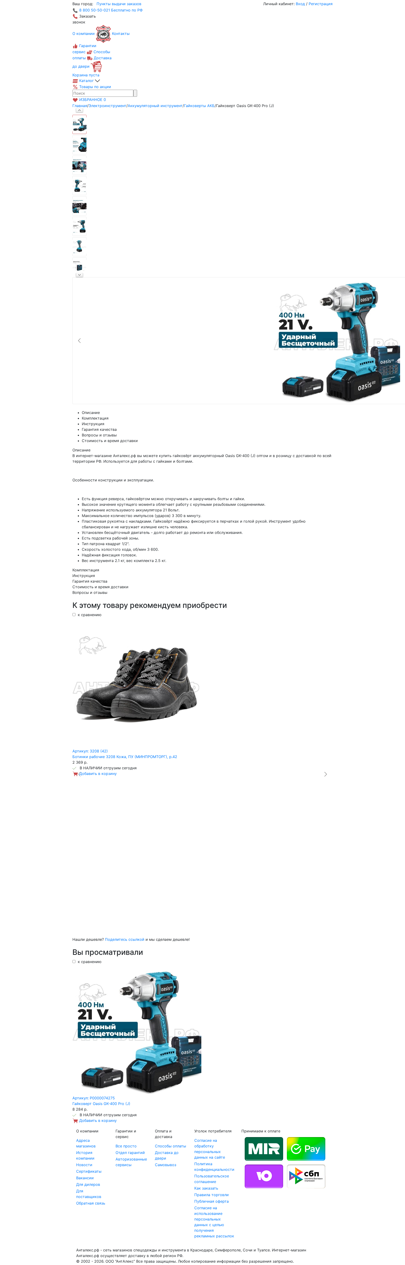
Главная (79, 105)
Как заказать (206, 1188)
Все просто (126, 1146)
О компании (83, 33)
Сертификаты (88, 1171)
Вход (300, 3)
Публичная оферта (211, 1201)
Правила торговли (211, 1194)
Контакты (121, 33)
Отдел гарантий (130, 1152)
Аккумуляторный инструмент (155, 105)
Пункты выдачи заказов (119, 3)
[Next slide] (79, 275)
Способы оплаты (170, 1146)
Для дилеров (88, 1184)
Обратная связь (90, 1203)
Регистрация (321, 3)
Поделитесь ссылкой (124, 939)
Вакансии (85, 1178)
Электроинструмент (107, 105)
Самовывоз (165, 1164)
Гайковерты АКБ (199, 105)
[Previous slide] (80, 341)
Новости (84, 1164)
